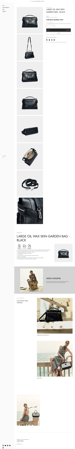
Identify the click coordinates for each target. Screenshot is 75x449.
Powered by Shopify (20, 441)
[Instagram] (3, 445)
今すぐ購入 (58, 33)
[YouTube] (3, 448)
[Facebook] (10, 445)
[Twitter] (5, 445)
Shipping (47, 17)
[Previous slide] (2, 1)
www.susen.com (49, 7)
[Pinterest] (7, 445)
